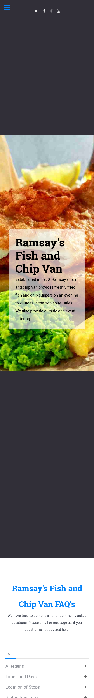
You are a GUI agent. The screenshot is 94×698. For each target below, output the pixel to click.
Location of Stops (22, 687)
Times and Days (21, 676)
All (11, 653)
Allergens (14, 666)
